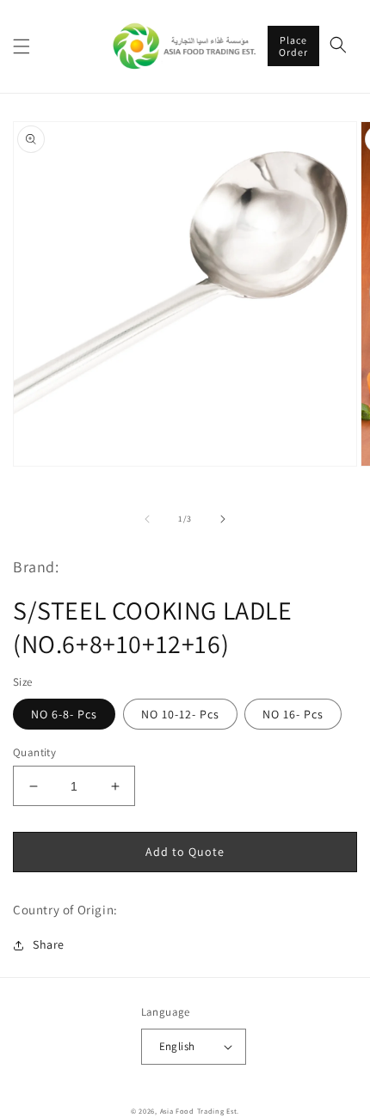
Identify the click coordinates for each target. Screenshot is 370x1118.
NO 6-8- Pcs (64, 714)
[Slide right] (223, 519)
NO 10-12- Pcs (180, 714)
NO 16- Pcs (293, 714)
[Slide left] (147, 519)
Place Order (293, 46)
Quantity (34, 752)
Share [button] (49, 944)
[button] (21, 46)
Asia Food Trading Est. (199, 1110)
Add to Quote (185, 851)
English (177, 1046)
